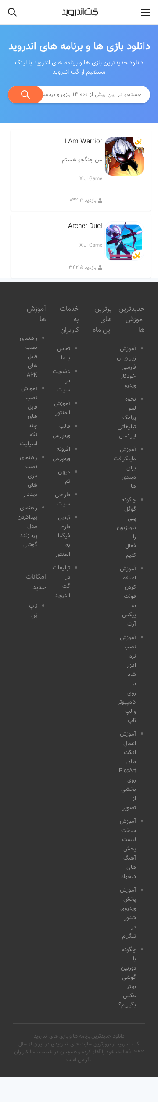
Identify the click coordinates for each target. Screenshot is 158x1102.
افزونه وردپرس (61, 454)
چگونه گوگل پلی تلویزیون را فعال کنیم (126, 528)
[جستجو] (25, 94)
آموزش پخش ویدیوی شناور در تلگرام (128, 913)
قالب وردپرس (61, 431)
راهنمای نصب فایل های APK (28, 357)
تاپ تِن (33, 611)
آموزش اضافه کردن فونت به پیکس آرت (128, 597)
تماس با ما (63, 354)
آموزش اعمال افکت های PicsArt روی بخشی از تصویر (127, 771)
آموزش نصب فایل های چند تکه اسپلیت (28, 416)
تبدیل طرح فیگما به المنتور (62, 536)
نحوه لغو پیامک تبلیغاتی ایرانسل (127, 418)
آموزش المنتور (62, 408)
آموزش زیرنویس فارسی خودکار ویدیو (126, 367)
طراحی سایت (62, 499)
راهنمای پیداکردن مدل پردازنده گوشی (27, 526)
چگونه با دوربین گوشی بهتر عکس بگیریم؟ (127, 978)
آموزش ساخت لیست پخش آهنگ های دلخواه (128, 849)
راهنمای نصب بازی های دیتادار (28, 476)
